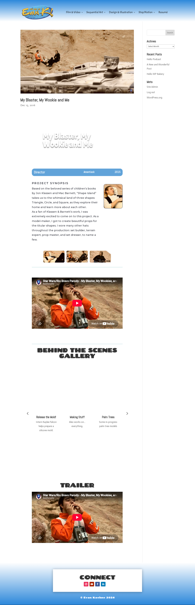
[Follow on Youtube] (92, 584)
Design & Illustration (121, 12)
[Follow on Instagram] (86, 584)
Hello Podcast (154, 59)
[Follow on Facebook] (97, 584)
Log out (151, 92)
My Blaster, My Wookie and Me (44, 100)
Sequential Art (94, 12)
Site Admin (152, 86)
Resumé (163, 12)
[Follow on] (109, 584)
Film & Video (73, 12)
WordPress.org (154, 97)
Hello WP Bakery (155, 73)
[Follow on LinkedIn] (103, 584)
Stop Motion (145, 12)
